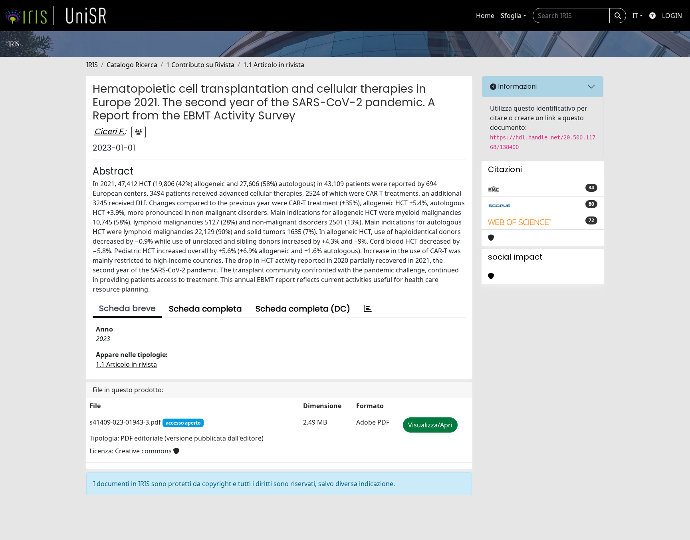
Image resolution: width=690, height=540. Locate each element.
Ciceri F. (109, 131)
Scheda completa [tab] (205, 308)
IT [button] (635, 15)
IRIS (92, 64)
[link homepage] (29, 15)
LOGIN (672, 15)
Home (485, 15)
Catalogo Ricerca (132, 64)
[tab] (368, 308)
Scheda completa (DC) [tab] (303, 308)
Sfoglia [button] (511, 15)
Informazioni (516, 86)
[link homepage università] (86, 15)
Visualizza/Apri (430, 425)
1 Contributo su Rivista (200, 64)
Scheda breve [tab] (127, 308)
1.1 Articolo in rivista (273, 64)
